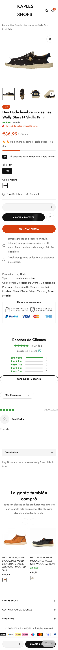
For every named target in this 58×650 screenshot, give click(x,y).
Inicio (4, 25)
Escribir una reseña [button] (29, 379)
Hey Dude (20, 274)
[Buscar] (46, 10)
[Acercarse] (49, 39)
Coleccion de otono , (28, 282)
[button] (50, 60)
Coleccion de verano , (27, 287)
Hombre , (7, 291)
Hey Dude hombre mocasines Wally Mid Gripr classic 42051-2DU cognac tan (14, 564)
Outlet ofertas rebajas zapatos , (30, 291)
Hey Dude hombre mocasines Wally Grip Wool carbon (42, 561)
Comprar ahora (29, 228)
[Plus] (51, 207)
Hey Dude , (46, 287)
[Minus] (6, 207)
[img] (7, 409)
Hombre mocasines (25, 278)
